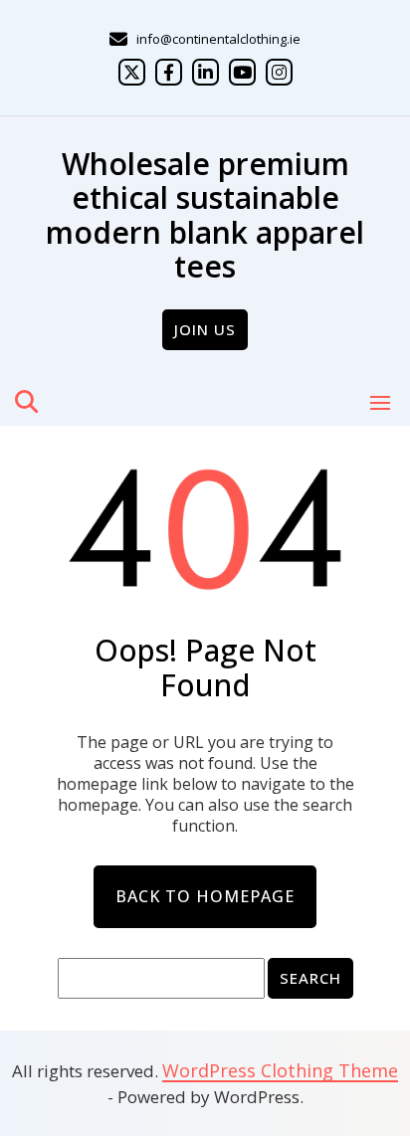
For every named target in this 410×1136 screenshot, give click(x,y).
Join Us (205, 329)
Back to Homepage (205, 896)
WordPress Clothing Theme (280, 1070)
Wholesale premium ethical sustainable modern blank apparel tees (205, 215)
